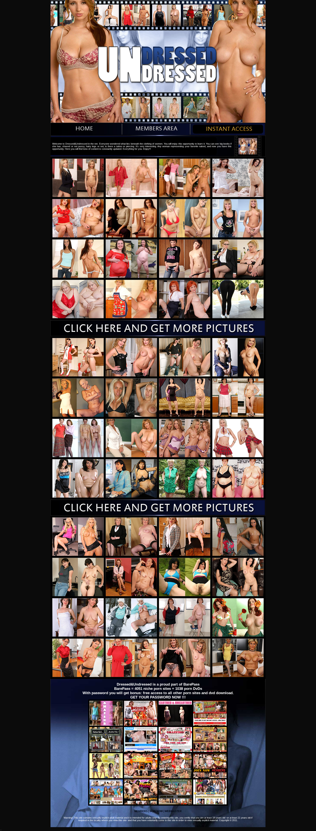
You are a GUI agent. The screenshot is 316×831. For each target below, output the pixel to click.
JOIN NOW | (157, 811)
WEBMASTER (173, 811)
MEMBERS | (141, 811)
